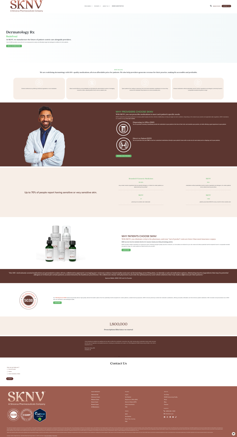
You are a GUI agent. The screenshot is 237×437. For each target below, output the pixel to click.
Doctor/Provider (12, 369)
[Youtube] (173, 417)
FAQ (126, 407)
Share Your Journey (130, 419)
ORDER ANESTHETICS (118, 6)
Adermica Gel (94, 394)
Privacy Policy (54, 435)
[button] (114, 356)
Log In (126, 394)
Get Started (128, 397)
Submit (9, 378)
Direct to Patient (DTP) (130, 402)
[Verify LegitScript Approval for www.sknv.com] (40, 421)
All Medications (95, 407)
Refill (126, 414)
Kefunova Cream (95, 397)
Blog (165, 402)
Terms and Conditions (48, 435)
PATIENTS (96, 6)
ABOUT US (105, 6)
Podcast (166, 404)
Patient (10, 371)
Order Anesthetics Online (14, 373)
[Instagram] (167, 417)
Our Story (166, 394)
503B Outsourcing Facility (170, 397)
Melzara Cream (95, 399)
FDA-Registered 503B (60, 297)
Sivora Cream (94, 402)
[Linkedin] (170, 417)
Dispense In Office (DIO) (131, 399)
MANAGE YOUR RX (216, 6)
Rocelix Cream (95, 404)
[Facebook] (164, 417)
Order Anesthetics (130, 404)
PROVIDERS (88, 6)
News (165, 399)
